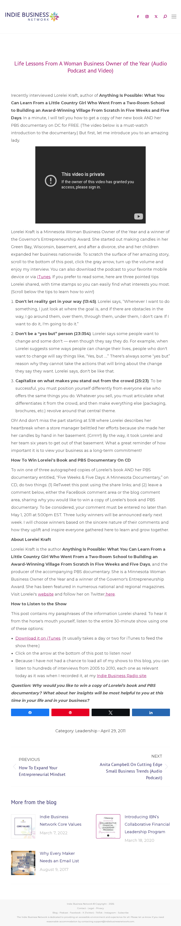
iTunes (44, 276)
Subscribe (123, 912)
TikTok (99, 912)
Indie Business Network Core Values (60, 820)
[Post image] (23, 826)
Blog (55, 912)
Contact (81, 908)
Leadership (86, 731)
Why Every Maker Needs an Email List (59, 857)
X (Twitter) (88, 912)
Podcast (64, 912)
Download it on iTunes (37, 638)
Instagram (110, 912)
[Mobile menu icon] (174, 16)
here (110, 594)
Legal (91, 908)
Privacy (100, 908)
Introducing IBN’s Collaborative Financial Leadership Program (147, 824)
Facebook (75, 912)
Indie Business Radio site (121, 675)
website (46, 594)
